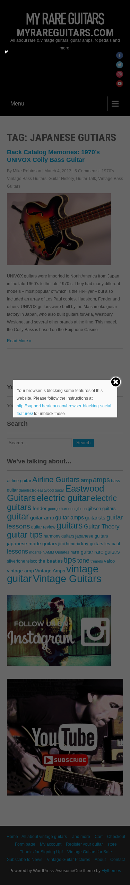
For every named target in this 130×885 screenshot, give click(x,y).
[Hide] (6, 52)
